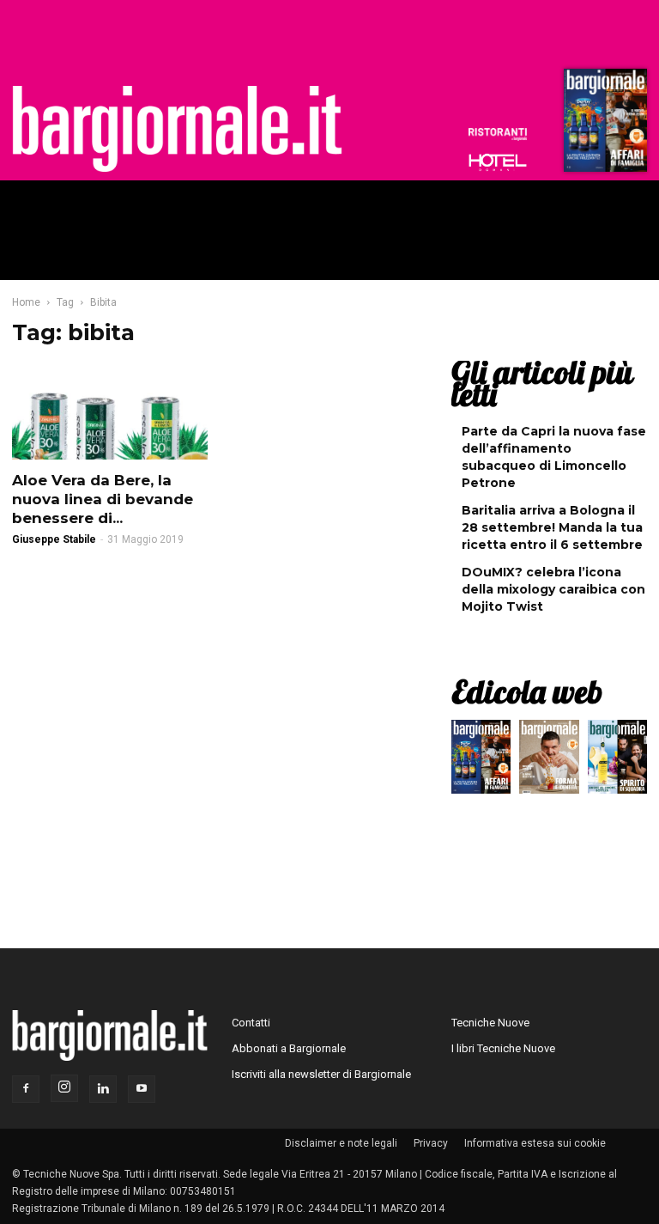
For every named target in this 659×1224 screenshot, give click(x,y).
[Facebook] (25, 1089)
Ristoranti (498, 134)
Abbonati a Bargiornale (289, 1048)
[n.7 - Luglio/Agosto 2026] (603, 124)
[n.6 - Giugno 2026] (548, 761)
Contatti (251, 1022)
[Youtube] (141, 1089)
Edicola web (526, 691)
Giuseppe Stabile (54, 539)
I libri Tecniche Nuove (503, 1048)
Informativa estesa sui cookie (535, 1143)
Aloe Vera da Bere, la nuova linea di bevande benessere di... (102, 499)
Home (26, 302)
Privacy (431, 1143)
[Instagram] (64, 1088)
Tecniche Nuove (490, 1022)
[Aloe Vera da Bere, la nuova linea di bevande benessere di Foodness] (110, 411)
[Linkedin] (103, 1089)
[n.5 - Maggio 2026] (617, 761)
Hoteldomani (498, 162)
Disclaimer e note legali (341, 1143)
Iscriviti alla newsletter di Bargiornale (321, 1074)
